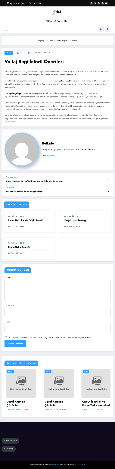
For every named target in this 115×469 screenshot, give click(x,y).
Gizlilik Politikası (10, 440)
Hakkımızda (8, 448)
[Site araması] (101, 29)
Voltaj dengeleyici (13, 93)
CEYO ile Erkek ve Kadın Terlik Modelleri (95, 403)
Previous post (11, 177)
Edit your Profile (83, 149)
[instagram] (102, 3)
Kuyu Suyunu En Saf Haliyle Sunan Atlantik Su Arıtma (34, 181)
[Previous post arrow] (108, 179)
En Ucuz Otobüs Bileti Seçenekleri (24, 191)
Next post (10, 187)
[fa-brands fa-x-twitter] (95, 3)
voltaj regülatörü (67, 80)
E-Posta (7, 321)
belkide (22, 53)
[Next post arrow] (108, 191)
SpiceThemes (81, 464)
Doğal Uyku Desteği (75, 220)
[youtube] (106, 3)
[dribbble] (98, 3)
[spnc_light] (108, 29)
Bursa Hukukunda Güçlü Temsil (25, 220)
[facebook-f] (91, 3)
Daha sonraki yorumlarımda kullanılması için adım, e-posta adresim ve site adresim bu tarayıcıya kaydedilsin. (50, 337)
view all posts (48, 156)
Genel (8, 53)
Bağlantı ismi (9, 305)
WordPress (55, 464)
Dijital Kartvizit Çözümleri (15, 403)
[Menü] (6, 29)
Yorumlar (7, 277)
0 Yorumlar (51, 53)
